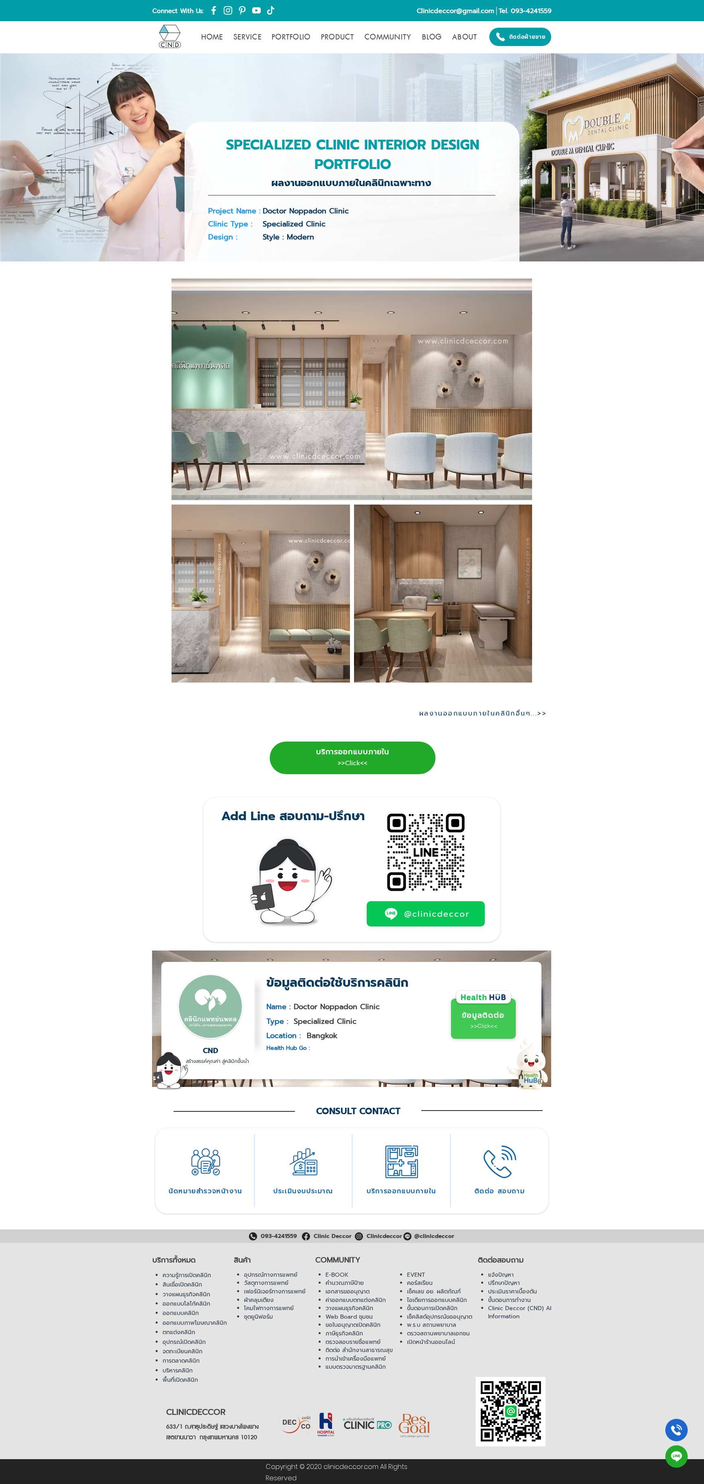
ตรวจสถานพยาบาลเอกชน (438, 1333)
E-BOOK (337, 1275)
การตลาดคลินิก (181, 1361)
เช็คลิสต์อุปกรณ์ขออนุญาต (439, 1317)
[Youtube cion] (256, 10)
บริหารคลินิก (178, 1370)
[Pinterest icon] (242, 10)
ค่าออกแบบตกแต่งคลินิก (356, 1300)
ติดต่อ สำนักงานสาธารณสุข (359, 1350)
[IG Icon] (228, 10)
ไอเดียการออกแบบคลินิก (437, 1300)
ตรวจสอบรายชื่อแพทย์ (353, 1342)
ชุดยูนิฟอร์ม (258, 1317)
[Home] (676, 1430)
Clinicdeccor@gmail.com (455, 11)
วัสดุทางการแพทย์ (266, 1283)
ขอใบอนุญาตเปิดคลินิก (353, 1325)
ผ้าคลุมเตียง (259, 1300)
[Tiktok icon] (270, 10)
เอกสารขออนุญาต (348, 1291)
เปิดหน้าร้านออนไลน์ (431, 1342)
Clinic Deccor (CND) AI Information (519, 1312)
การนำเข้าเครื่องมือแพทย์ (356, 1358)
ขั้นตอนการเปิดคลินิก (432, 1308)
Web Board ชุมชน (349, 1317)
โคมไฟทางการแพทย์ (269, 1308)
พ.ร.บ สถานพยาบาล (431, 1325)
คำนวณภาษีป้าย (345, 1283)
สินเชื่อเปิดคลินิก (182, 1284)
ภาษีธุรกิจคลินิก (344, 1333)
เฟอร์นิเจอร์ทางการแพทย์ (275, 1291)
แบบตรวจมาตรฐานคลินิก (356, 1367)
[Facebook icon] (213, 10)
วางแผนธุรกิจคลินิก (186, 1294)
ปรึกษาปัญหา (504, 1283)
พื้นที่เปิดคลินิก (180, 1380)
